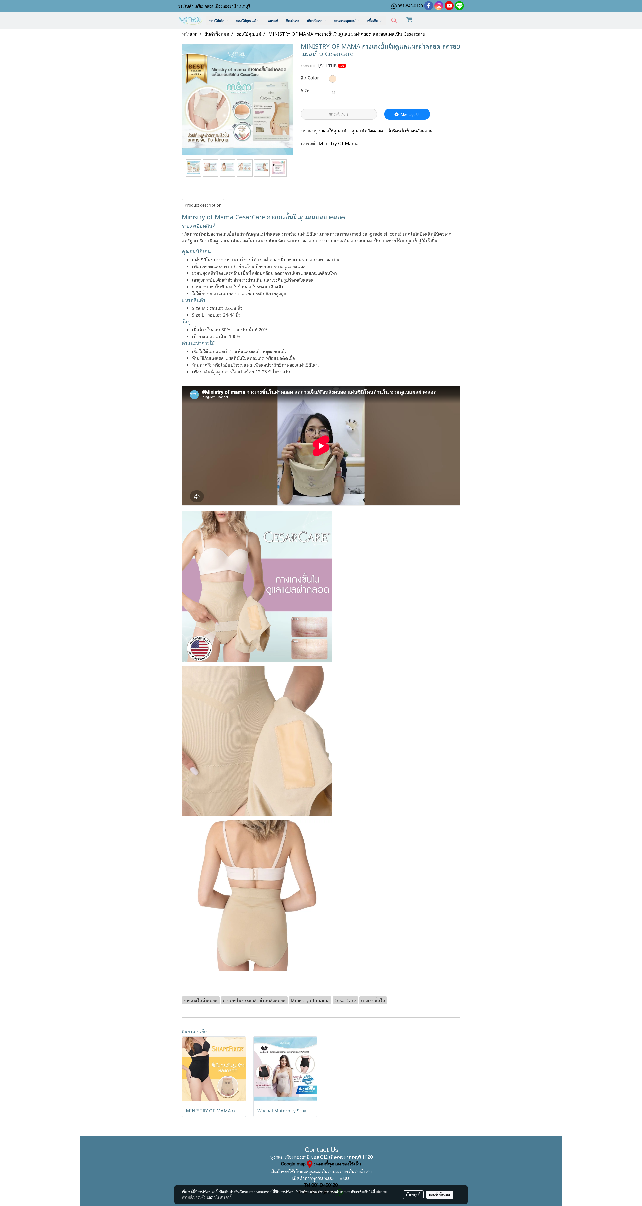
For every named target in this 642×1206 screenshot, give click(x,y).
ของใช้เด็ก (217, 20)
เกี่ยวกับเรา (315, 20)
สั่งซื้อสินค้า (341, 114)
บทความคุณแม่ (345, 20)
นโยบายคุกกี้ (223, 1197)
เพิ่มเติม (373, 20)
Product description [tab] (203, 205)
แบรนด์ (273, 20)
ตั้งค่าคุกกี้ (413, 1194)
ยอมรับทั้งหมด (439, 1194)
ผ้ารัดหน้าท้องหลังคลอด (410, 130)
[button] (394, 20)
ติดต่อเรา (292, 20)
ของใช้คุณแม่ (246, 20)
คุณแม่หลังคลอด (367, 130)
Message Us (409, 114)
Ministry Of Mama (338, 143)
